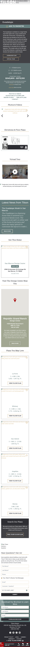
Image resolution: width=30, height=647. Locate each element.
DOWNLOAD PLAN (11, 55)
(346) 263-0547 (15, 629)
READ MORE (7, 231)
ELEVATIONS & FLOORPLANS (15, 95)
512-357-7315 (15, 273)
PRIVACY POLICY (8, 637)
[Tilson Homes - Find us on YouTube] (19, 633)
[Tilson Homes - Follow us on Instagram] (16, 633)
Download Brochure (15, 619)
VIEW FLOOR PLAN (15, 383)
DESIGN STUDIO (9, 97)
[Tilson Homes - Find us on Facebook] (10, 633)
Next (28, 115)
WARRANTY (11, 638)
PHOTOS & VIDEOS (15, 93)
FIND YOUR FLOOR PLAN (15, 534)
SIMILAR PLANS (21, 97)
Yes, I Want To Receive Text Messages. (13, 578)
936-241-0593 (15, 327)
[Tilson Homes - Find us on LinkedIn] (13, 633)
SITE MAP (19, 638)
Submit (15, 594)
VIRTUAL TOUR (11, 59)
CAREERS (23, 637)
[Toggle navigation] (28, 1)
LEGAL (17, 637)
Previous (2, 115)
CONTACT (15, 99)
